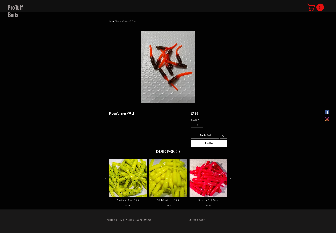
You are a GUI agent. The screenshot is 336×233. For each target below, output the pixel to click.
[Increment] (201, 125)
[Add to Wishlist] (223, 135)
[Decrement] (193, 125)
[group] (168, 183)
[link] (316, 7)
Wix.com (147, 220)
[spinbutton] (197, 125)
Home (111, 21)
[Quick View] (128, 178)
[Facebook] (327, 112)
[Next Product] (230, 177)
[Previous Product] (105, 177)
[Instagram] (327, 119)
